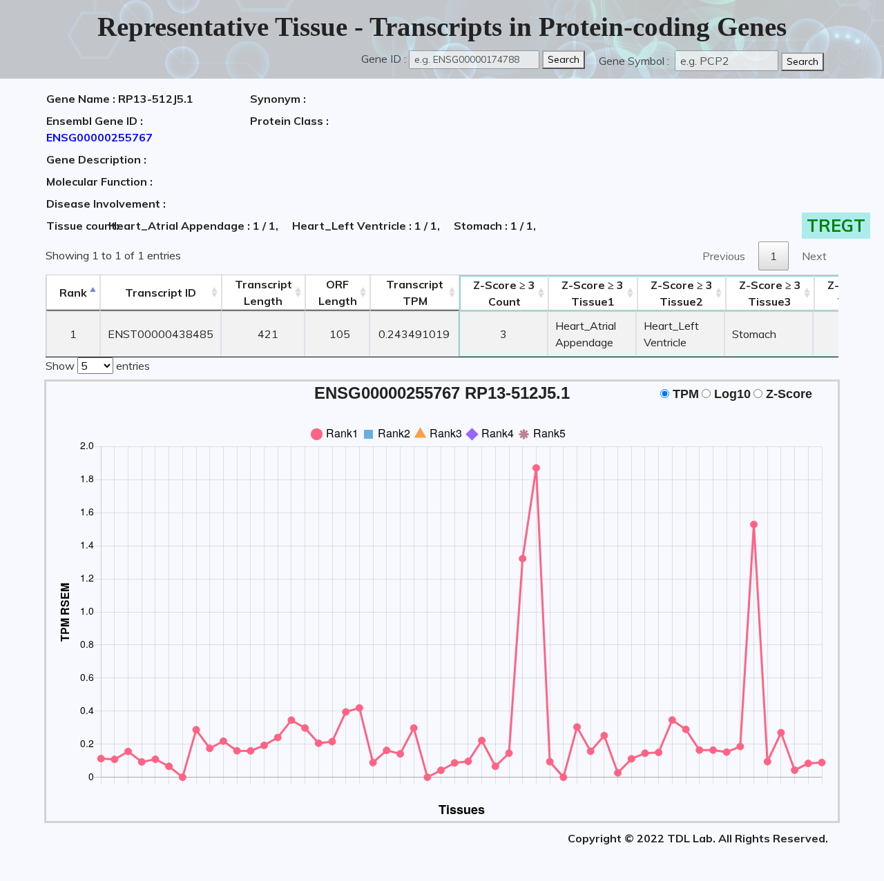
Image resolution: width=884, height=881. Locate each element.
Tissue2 (682, 293)
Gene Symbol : (635, 61)
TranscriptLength (263, 292)
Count (504, 293)
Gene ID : (383, 59)
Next (814, 256)
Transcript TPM (414, 292)
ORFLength (337, 292)
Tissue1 (592, 293)
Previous (723, 256)
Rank (73, 292)
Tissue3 (770, 293)
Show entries (98, 366)
